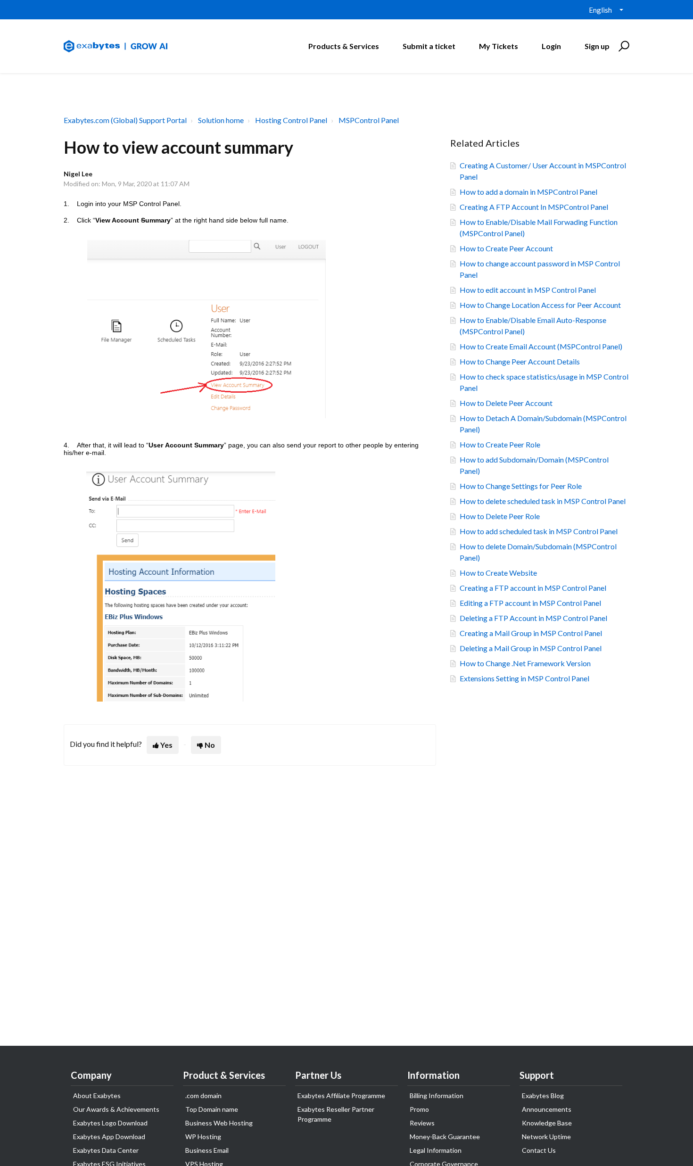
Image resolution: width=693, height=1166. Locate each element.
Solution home (221, 120)
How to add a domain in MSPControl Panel (528, 191)
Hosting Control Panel (291, 120)
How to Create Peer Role (500, 444)
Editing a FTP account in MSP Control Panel (530, 602)
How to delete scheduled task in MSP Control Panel (543, 500)
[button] (622, 46)
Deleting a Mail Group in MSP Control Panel (531, 648)
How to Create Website (498, 572)
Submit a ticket (429, 45)
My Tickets (498, 45)
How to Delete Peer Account (506, 402)
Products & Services (343, 45)
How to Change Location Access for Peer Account (540, 304)
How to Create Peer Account (506, 248)
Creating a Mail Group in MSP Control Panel (531, 632)
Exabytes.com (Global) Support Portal (125, 120)
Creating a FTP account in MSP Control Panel (533, 587)
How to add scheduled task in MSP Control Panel (539, 531)
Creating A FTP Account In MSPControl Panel (534, 206)
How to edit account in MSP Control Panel (528, 289)
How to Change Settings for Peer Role (521, 485)
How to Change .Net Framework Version (525, 663)
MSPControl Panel (368, 120)
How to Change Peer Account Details (520, 361)
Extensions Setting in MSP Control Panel (524, 678)
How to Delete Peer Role (500, 516)
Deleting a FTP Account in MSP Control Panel (533, 617)
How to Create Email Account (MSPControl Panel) (541, 346)
